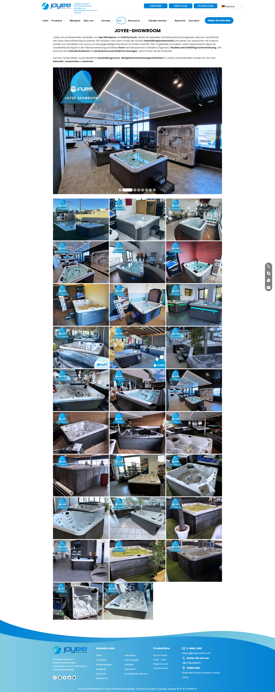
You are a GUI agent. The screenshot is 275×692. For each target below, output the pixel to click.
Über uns (101, 673)
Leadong (162, 688)
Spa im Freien (160, 655)
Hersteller (130, 655)
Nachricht (130, 669)
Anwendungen (104, 664)
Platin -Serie (159, 659)
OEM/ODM (155, 5)
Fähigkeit (101, 669)
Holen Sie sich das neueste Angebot (219, 21)
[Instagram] (74, 678)
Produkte (101, 660)
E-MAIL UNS (194, 648)
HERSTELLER (180, 5)
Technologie (132, 660)
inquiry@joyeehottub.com (196, 653)
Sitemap (172, 688)
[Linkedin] (59, 678)
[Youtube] (69, 678)
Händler (129, 664)
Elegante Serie (161, 663)
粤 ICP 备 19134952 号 (187, 688)
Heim (99, 655)
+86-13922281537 (191, 663)
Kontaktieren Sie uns (136, 673)
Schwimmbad (160, 668)
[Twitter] (64, 678)
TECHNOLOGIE (205, 5)
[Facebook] (55, 678)
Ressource (102, 678)
